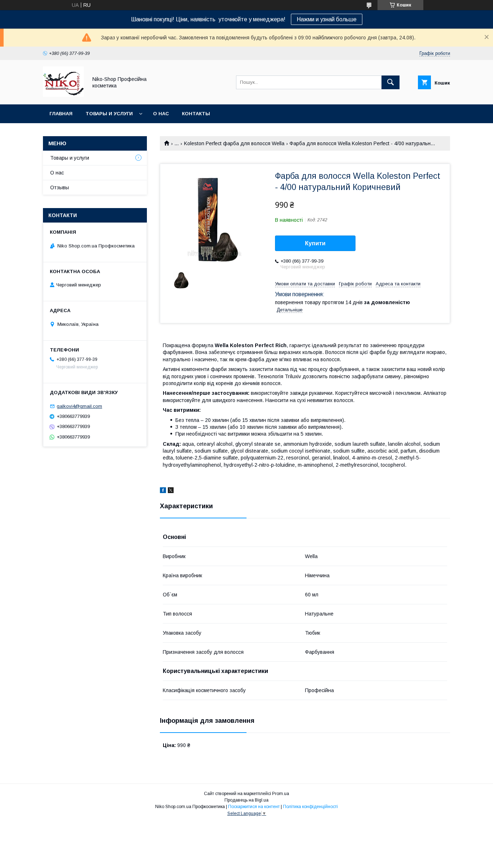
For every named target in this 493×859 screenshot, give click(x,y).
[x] (171, 491)
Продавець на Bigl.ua (246, 800)
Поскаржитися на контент (254, 806)
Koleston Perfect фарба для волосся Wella (234, 143)
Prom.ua (280, 793)
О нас (161, 113)
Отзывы (59, 187)
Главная (61, 113)
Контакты (196, 113)
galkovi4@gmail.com (79, 406)
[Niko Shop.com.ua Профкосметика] (63, 95)
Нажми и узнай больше (327, 19)
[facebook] (163, 491)
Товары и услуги (109, 113)
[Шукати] (390, 82)
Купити (315, 243)
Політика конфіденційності (310, 806)
